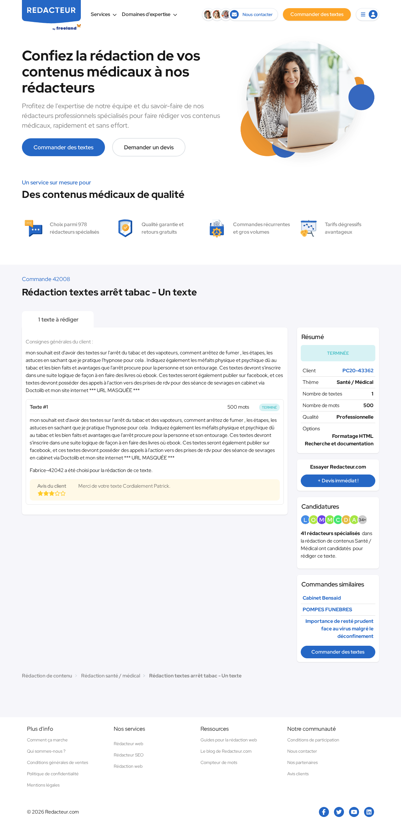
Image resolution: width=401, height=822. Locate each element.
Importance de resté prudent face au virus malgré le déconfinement (339, 628)
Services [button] (100, 14)
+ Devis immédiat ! (338, 480)
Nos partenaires (302, 762)
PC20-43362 (357, 370)
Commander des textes (63, 147)
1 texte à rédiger (58, 319)
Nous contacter (302, 751)
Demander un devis (149, 147)
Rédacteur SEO (128, 755)
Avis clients (298, 774)
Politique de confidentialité (53, 774)
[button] (367, 14)
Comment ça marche (47, 740)
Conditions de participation (313, 740)
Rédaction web (128, 766)
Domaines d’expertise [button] (146, 14)
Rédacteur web (128, 743)
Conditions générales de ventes (57, 762)
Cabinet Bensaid (322, 598)
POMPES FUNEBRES (327, 609)
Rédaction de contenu (47, 675)
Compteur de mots (218, 762)
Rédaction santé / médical (110, 675)
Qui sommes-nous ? (46, 751)
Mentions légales (43, 785)
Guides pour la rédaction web (228, 740)
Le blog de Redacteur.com (226, 751)
